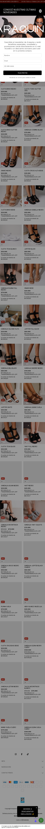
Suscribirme (22, 73)
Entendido (39, 826)
